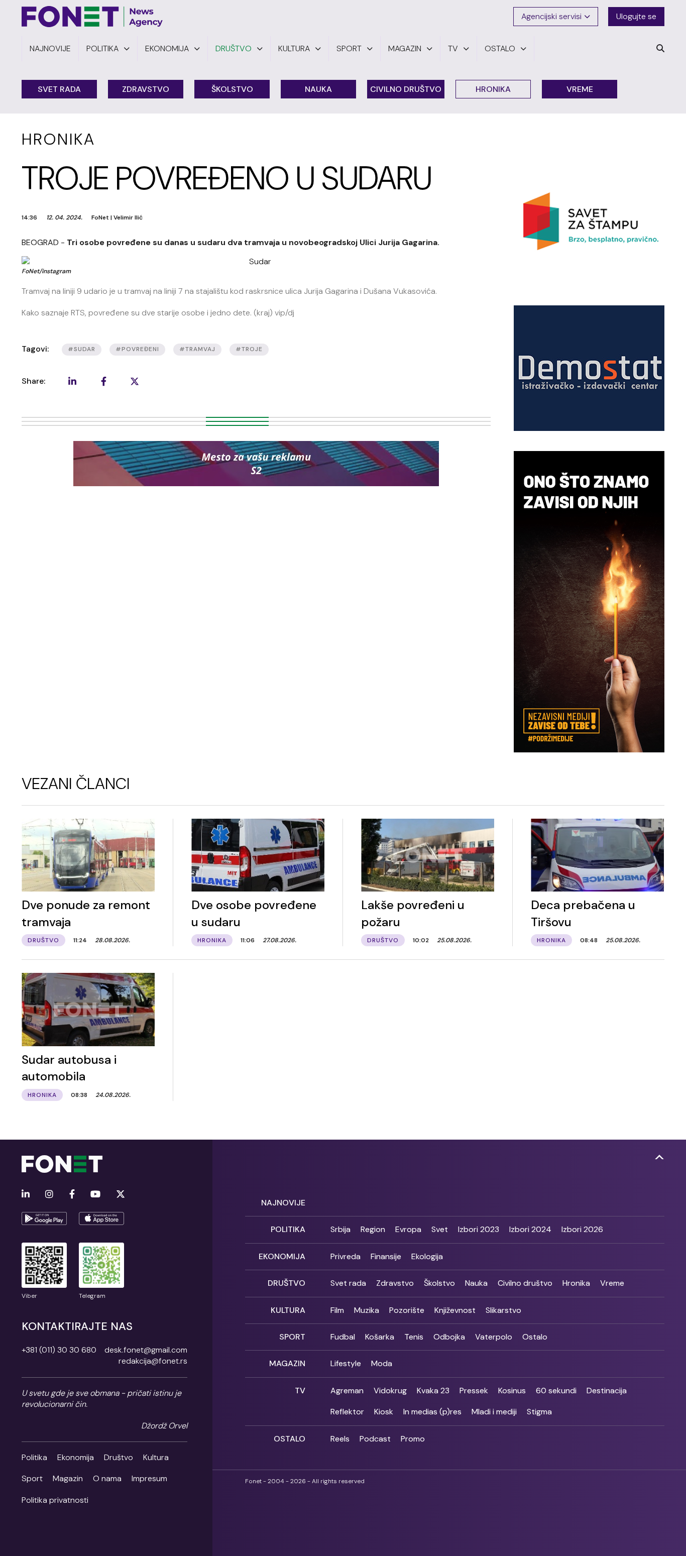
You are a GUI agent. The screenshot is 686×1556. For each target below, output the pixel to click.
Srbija (340, 1229)
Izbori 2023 (478, 1229)
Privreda (345, 1256)
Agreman (347, 1390)
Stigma (539, 1411)
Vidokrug (390, 1390)
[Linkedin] (26, 1194)
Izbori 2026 (582, 1229)
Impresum (149, 1478)
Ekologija (427, 1256)
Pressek (474, 1390)
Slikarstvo (503, 1310)
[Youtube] (95, 1194)
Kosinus (512, 1390)
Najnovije (283, 1202)
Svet (439, 1229)
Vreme (579, 89)
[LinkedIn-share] (72, 381)
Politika (34, 1457)
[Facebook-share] (103, 381)
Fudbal (342, 1336)
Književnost (455, 1310)
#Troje (249, 349)
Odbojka (449, 1336)
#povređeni (137, 349)
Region (373, 1229)
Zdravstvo (145, 89)
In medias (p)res (432, 1411)
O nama (107, 1478)
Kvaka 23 (433, 1390)
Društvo (118, 1457)
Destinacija (607, 1390)
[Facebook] (72, 1194)
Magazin (68, 1478)
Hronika (493, 89)
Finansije (386, 1256)
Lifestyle (345, 1363)
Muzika (366, 1310)
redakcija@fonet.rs (153, 1361)
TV (300, 1390)
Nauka (318, 89)
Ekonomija (75, 1457)
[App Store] (101, 1218)
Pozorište (406, 1310)
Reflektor (347, 1411)
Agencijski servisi (551, 16)
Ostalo (534, 1336)
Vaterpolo (493, 1336)
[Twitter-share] (134, 381)
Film (337, 1310)
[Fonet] (92, 16)
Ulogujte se (636, 16)
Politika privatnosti (55, 1500)
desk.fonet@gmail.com (145, 1350)
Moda (381, 1363)
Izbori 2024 (530, 1229)
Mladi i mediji (494, 1411)
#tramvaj (197, 349)
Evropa (408, 1229)
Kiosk (383, 1411)
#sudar (81, 349)
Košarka (379, 1336)
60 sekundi (556, 1390)
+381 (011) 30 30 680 (59, 1350)
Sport (32, 1478)
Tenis (413, 1336)
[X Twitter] (120, 1194)
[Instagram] (49, 1194)
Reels (340, 1438)
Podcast (375, 1438)
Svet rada (59, 89)
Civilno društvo (405, 89)
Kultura (156, 1457)
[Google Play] (44, 1218)
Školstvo (232, 89)
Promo (413, 1438)
